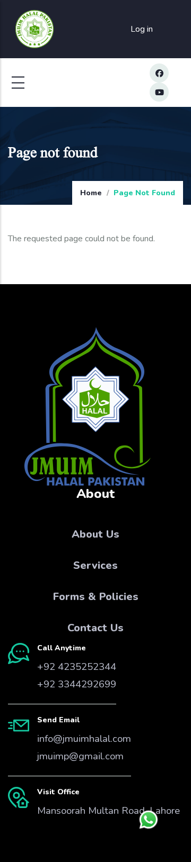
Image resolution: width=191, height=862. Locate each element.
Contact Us (95, 628)
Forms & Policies (95, 596)
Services (95, 565)
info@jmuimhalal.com (84, 739)
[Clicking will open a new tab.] (148, 819)
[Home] (34, 29)
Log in (142, 29)
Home (91, 193)
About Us (95, 534)
